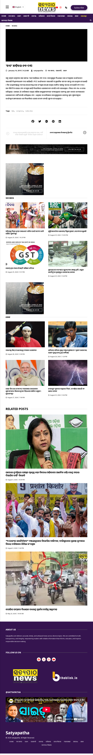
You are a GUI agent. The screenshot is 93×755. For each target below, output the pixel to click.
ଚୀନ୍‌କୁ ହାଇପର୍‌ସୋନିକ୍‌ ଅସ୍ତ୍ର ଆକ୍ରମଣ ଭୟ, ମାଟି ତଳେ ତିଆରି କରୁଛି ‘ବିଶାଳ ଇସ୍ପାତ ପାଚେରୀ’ (28, 133)
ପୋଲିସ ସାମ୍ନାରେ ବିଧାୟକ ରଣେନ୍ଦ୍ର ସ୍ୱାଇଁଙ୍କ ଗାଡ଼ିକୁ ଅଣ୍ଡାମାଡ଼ (31, 609)
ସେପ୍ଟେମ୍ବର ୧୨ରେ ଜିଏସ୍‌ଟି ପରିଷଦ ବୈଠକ (20, 268)
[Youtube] (57, 7)
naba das (29, 111)
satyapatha (38, 70)
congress (19, 111)
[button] (66, 7)
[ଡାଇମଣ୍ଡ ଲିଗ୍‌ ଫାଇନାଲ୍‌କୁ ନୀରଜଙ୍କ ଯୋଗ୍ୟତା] (25, 334)
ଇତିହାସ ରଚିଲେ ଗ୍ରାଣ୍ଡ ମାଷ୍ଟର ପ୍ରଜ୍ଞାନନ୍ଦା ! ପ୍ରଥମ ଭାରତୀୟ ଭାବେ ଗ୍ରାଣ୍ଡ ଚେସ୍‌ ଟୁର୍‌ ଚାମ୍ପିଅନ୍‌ (67, 351)
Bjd (13, 111)
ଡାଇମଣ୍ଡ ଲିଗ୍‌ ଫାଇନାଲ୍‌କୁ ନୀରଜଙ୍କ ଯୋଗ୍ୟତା (21, 350)
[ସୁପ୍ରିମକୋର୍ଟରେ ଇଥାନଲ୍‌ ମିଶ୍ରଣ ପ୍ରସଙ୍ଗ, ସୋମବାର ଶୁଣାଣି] (67, 215)
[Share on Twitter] (39, 121)
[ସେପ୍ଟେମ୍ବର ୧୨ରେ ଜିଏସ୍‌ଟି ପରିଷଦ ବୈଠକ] (25, 253)
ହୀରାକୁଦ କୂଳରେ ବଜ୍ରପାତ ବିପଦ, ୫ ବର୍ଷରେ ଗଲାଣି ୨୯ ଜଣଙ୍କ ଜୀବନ (66, 389)
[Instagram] (60, 7)
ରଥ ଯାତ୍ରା (84, 16)
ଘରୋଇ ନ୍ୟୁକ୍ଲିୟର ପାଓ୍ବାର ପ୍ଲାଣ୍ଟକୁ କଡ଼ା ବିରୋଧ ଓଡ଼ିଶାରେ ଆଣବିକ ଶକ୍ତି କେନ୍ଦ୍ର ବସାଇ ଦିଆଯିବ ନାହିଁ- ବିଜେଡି (42, 474)
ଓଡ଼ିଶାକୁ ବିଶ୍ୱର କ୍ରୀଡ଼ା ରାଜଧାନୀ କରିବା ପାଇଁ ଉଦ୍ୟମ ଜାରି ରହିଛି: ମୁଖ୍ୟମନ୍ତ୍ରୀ (25, 232)
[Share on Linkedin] (60, 121)
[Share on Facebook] (32, 121)
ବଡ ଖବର (12, 16)
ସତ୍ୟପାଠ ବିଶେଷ (6, 20)
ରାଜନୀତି (26, 16)
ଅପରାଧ (69, 16)
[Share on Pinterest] (53, 121)
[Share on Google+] (46, 121)
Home (3, 16)
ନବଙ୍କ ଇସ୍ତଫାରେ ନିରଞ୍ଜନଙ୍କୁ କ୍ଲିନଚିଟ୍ (61, 132)
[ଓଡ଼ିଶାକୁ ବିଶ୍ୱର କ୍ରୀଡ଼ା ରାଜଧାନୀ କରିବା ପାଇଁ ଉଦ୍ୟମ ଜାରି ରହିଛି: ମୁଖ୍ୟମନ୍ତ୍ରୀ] (25, 215)
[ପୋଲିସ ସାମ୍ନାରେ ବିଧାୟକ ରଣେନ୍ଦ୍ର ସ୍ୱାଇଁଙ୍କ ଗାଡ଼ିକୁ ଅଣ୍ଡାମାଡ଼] (46, 579)
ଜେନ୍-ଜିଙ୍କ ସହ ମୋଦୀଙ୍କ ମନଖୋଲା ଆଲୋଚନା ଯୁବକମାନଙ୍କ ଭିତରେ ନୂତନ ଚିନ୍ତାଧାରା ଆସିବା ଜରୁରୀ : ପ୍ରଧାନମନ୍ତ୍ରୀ (24, 391)
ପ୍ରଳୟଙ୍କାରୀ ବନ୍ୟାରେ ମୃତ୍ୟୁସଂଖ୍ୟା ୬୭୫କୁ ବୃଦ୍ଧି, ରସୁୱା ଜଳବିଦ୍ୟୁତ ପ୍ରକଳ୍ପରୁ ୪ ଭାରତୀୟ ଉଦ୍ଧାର (66, 270)
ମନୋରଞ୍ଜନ (61, 16)
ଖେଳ (76, 16)
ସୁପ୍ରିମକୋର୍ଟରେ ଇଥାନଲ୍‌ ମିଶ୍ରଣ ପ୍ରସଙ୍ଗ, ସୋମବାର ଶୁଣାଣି (67, 231)
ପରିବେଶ (41, 16)
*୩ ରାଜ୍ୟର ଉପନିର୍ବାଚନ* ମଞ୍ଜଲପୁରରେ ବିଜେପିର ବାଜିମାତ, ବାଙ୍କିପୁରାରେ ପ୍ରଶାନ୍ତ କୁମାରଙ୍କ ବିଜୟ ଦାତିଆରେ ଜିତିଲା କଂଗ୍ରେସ (45, 542)
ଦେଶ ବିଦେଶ (51, 16)
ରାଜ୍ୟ (19, 16)
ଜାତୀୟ (34, 16)
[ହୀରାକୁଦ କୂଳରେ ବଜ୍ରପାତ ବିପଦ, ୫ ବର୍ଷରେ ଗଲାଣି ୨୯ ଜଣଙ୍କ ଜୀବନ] (67, 373)
